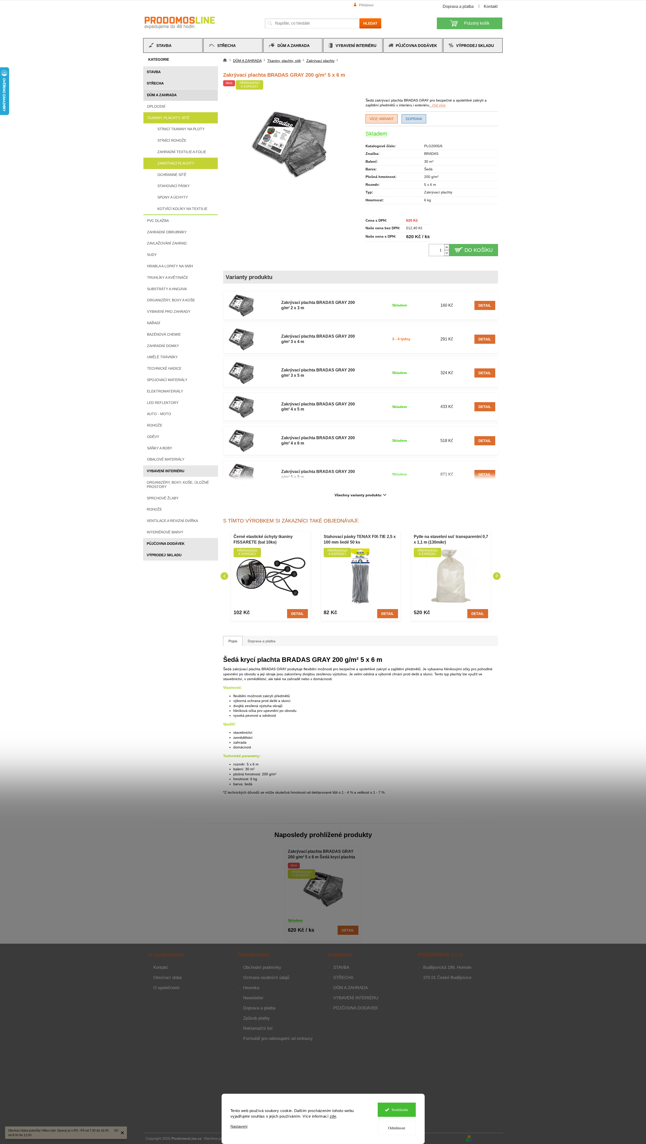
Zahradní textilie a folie (181, 152)
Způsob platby (256, 1018)
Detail (484, 305)
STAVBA (154, 72)
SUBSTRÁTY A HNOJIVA (167, 289)
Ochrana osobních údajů (266, 977)
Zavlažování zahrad (167, 243)
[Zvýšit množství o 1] (446, 247)
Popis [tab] (232, 641)
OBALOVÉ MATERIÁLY (165, 459)
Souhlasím (400, 1110)
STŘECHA (155, 83)
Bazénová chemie (164, 334)
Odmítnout (396, 1128)
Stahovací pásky (173, 186)
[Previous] (224, 576)
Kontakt (491, 6)
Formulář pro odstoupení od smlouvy (278, 1038)
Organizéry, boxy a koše (171, 300)
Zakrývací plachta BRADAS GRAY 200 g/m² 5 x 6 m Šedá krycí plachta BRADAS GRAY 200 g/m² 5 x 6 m (321, 854)
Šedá (428, 169)
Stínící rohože (171, 140)
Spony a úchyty (172, 197)
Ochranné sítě (171, 175)
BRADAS (431, 154)
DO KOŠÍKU (479, 250)
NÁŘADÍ (153, 323)
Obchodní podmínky (262, 967)
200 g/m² (431, 177)
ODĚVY (153, 437)
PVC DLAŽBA (158, 221)
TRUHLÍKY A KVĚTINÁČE (167, 277)
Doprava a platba (458, 6)
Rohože (154, 425)
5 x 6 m (430, 185)
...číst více (437, 105)
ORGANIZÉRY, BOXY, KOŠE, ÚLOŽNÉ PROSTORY (178, 484)
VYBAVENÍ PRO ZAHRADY (168, 311)
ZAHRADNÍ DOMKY (163, 346)
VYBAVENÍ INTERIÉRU (165, 471)
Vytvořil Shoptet (488, 1138)
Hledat (370, 23)
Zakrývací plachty (175, 163)
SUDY (152, 255)
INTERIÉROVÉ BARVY (165, 532)
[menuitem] (173, 45)
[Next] (497, 576)
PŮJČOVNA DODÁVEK (166, 544)
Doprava (414, 119)
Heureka (251, 987)
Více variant (382, 119)
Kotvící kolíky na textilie (182, 209)
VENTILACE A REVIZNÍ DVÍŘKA (172, 521)
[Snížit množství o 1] (446, 253)
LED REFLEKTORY (162, 403)
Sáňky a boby (159, 448)
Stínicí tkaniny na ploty (181, 129)
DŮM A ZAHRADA (162, 95)
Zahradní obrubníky (167, 232)
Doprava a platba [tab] (261, 641)
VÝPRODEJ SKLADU (164, 555)
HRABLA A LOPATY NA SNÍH (170, 266)
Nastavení (238, 1126)
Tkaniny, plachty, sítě (168, 118)
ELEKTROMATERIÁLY (165, 391)
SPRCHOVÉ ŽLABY (162, 498)
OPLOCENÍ (156, 106)
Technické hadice (164, 368)
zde (333, 1116)
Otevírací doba (167, 977)
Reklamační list (258, 1028)
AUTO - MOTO (159, 414)
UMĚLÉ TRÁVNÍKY (162, 357)
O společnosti (166, 987)
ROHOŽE (154, 509)
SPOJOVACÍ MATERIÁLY (167, 380)
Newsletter (253, 997)
